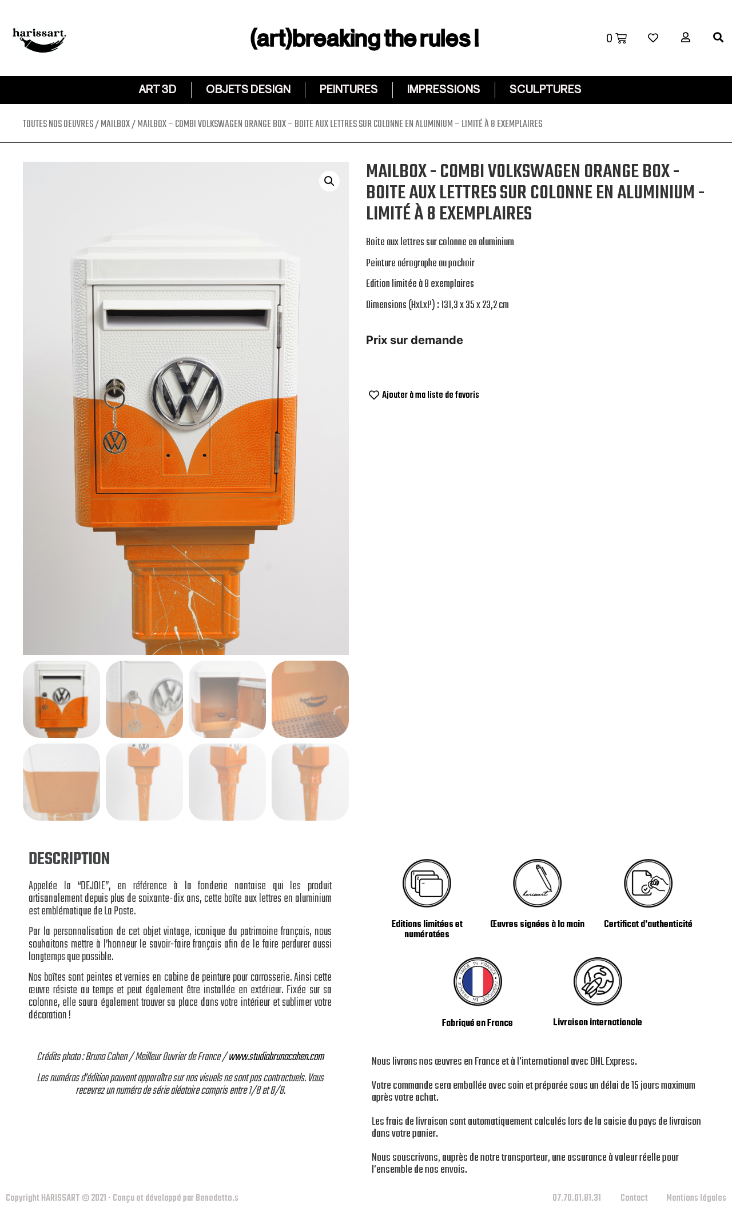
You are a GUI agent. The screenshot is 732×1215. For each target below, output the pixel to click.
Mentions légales (696, 1198)
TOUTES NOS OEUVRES (58, 124)
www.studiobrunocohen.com (276, 1057)
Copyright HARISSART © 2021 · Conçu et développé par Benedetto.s (122, 1198)
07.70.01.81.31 (576, 1198)
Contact (634, 1198)
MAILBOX (115, 124)
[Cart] (616, 38)
